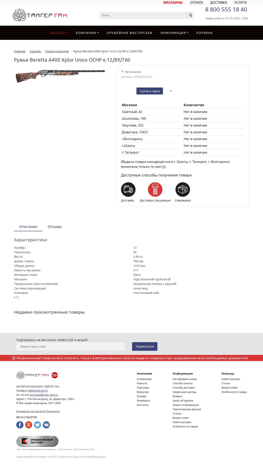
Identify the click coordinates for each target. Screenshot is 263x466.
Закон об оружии (183, 400)
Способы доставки (184, 387)
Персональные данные (187, 409)
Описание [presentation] (28, 226)
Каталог (58, 33)
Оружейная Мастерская (129, 33)
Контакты (142, 405)
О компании (144, 379)
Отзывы (141, 396)
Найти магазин (182, 422)
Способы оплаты (183, 383)
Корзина (204, 33)
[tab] (28, 226)
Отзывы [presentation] (55, 226)
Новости (142, 383)
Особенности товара (185, 426)
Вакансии (143, 392)
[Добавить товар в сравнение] (170, 91)
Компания (86, 33)
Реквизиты (143, 400)
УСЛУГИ (240, 2)
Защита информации (186, 405)
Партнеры (143, 387)
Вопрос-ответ (181, 418)
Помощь (227, 373)
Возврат (177, 396)
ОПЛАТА (196, 2)
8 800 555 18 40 (226, 9)
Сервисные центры (184, 392)
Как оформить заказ (185, 379)
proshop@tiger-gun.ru (44, 395)
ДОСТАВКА (218, 2)
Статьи (177, 413)
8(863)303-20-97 (38, 390)
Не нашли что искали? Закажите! (38, 411)
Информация (183, 373)
